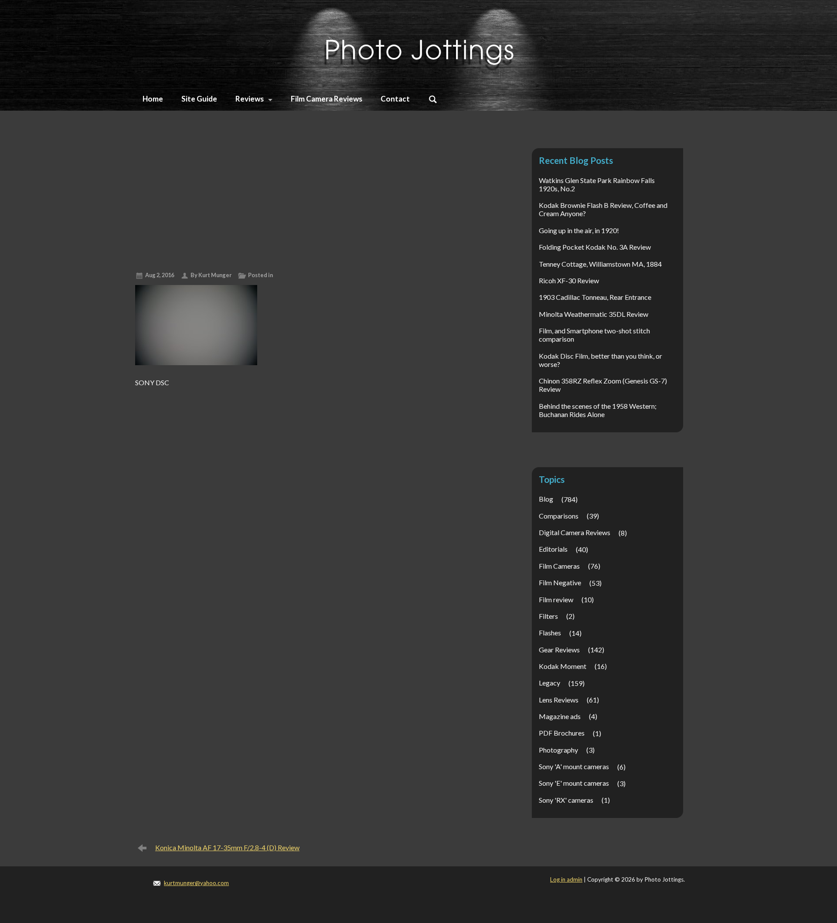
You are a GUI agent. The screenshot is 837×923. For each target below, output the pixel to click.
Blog (546, 499)
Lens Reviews (558, 700)
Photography (558, 750)
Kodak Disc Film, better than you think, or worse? (600, 360)
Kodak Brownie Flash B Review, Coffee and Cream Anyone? (603, 209)
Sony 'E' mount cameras (574, 783)
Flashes (550, 632)
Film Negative (560, 582)
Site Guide (199, 98)
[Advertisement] (314, 199)
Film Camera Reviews (326, 98)
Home (153, 98)
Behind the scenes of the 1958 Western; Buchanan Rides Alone (598, 410)
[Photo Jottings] (418, 41)
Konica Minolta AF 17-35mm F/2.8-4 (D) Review (227, 847)
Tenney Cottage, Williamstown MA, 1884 (600, 264)
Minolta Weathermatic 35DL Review (593, 314)
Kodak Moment (562, 666)
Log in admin (566, 879)
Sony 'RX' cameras (566, 800)
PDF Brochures (562, 733)
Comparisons (558, 516)
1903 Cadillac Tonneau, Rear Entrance (595, 297)
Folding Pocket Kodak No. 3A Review (595, 247)
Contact (395, 98)
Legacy (549, 683)
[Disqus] (314, 500)
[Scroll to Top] (784, 866)
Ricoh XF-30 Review (569, 280)
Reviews (249, 98)
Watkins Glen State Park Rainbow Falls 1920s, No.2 (597, 184)
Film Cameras (559, 566)
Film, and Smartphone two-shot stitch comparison (594, 334)
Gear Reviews (559, 649)
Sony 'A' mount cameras (574, 766)
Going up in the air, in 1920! (579, 230)
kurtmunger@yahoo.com (196, 882)
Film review (556, 599)
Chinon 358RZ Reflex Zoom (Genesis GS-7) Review (603, 385)
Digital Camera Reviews (574, 532)
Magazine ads (560, 716)
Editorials (553, 549)
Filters (548, 616)
